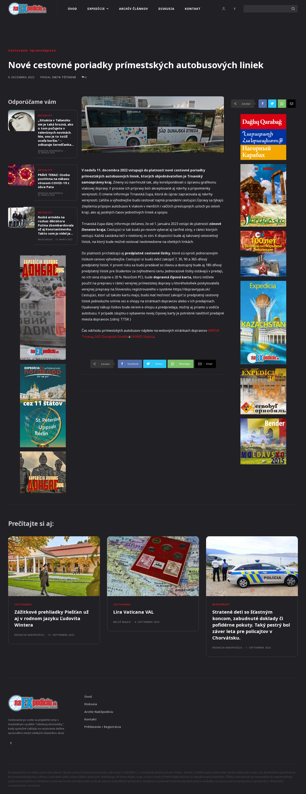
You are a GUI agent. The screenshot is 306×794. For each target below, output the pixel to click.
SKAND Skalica (142, 336)
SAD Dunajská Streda (111, 336)
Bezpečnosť (220, 604)
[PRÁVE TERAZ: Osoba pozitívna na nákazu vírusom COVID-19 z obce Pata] (21, 175)
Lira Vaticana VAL (133, 612)
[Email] (291, 103)
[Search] (293, 9)
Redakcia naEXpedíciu (50, 151)
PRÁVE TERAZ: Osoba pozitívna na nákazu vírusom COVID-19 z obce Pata (54, 181)
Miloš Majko (45, 239)
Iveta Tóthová (64, 77)
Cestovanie (18, 50)
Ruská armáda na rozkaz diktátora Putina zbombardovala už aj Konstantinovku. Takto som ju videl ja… (55, 225)
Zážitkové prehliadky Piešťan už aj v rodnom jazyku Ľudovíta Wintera (51, 618)
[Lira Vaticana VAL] (153, 566)
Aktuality (45, 115)
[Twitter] (272, 103)
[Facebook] (234, 8)
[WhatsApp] (282, 103)
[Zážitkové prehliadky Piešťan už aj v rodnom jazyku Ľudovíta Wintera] (54, 566)
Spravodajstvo (43, 50)
